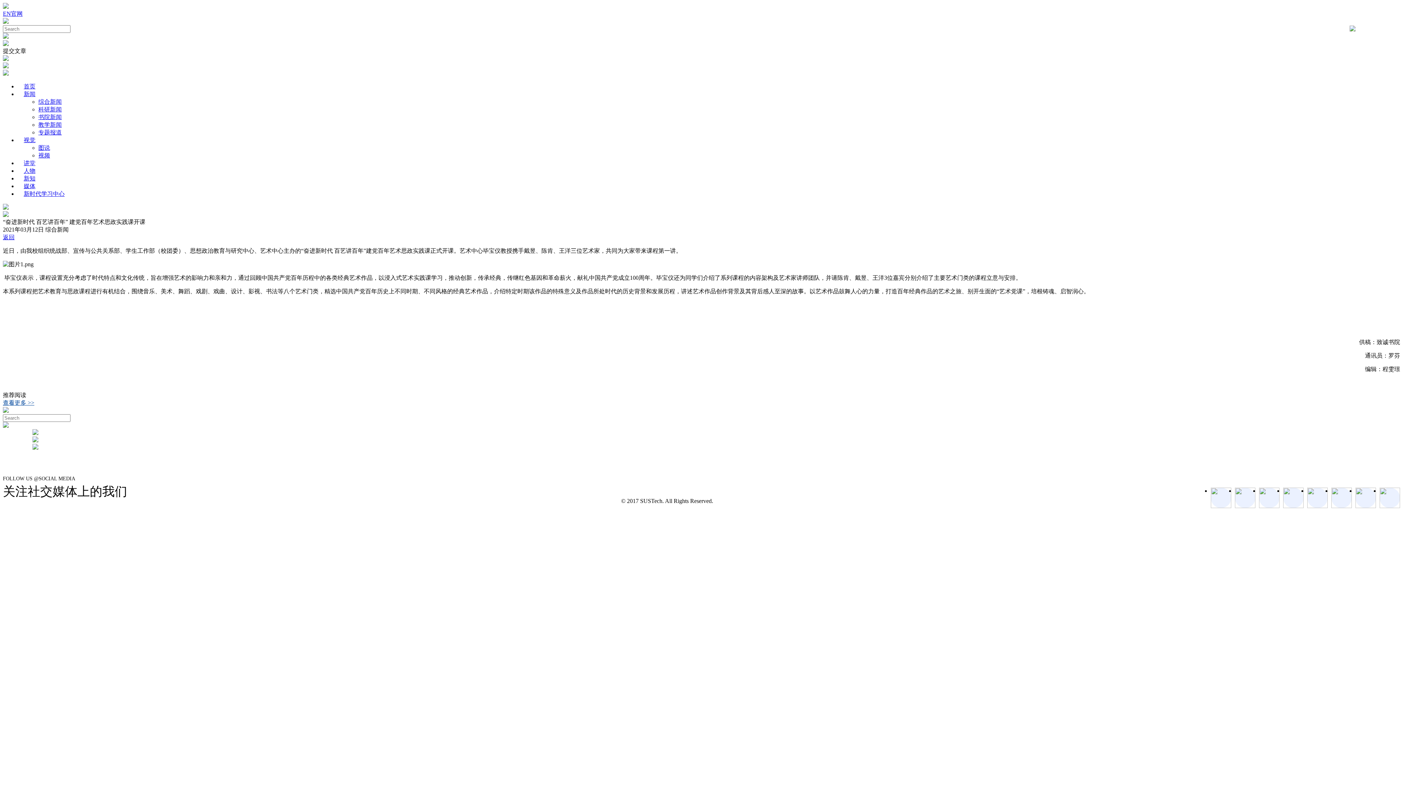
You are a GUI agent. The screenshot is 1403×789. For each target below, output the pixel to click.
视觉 (29, 140)
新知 (29, 178)
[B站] (1341, 498)
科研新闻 (50, 109)
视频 (44, 155)
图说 (44, 148)
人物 (29, 171)
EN (7, 14)
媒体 (29, 186)
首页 (29, 86)
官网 (17, 14)
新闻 (29, 94)
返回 (9, 237)
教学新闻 (50, 125)
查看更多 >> (18, 403)
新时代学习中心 (44, 194)
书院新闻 (50, 117)
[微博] (1366, 498)
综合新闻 (50, 102)
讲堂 (29, 163)
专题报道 (50, 132)
